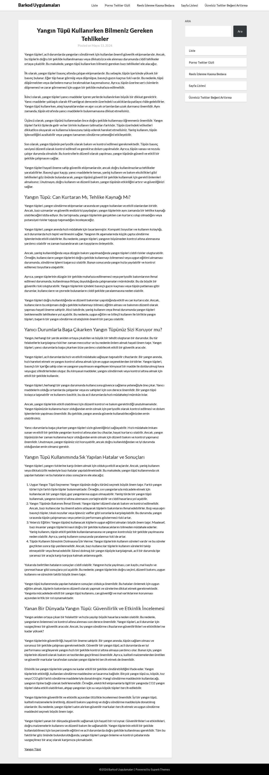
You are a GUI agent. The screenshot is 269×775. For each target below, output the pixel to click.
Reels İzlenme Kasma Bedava (155, 5)
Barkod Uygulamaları (39, 5)
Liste (94, 5)
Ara (188, 21)
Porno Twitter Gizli (117, 5)
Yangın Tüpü (32, 749)
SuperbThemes (160, 769)
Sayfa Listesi (189, 5)
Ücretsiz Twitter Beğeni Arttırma (226, 5)
